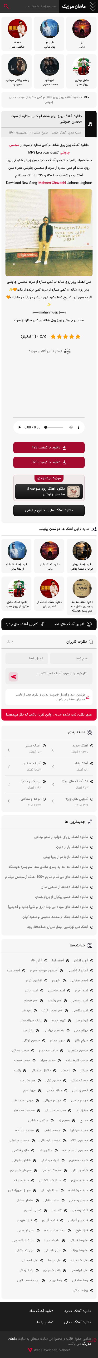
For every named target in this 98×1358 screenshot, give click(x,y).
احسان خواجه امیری (44, 970)
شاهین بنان (80, 1170)
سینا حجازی (79, 1180)
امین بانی (31, 990)
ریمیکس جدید (30, 781)
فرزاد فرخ (81, 1230)
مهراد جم (29, 1090)
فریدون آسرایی (78, 1220)
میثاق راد (82, 1110)
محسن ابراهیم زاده (75, 1150)
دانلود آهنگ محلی (77, 1322)
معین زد (64, 1120)
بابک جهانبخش (31, 1020)
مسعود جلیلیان (55, 1110)
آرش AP (36, 960)
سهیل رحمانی (78, 1200)
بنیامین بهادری (54, 1030)
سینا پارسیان (49, 1190)
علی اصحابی (29, 1260)
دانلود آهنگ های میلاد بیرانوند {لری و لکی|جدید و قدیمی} (48, 907)
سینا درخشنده (78, 1190)
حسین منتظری (78, 1050)
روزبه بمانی (80, 1290)
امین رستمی (80, 1000)
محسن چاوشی (19, 1140)
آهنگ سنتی (32, 745)
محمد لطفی (52, 1130)
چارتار (84, 1070)
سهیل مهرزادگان (19, 1190)
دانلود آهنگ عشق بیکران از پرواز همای (61, 897)
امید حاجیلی (56, 990)
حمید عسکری (19, 1050)
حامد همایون (48, 1050)
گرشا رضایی (80, 1210)
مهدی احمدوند (23, 1100)
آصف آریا (58, 960)
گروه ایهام (59, 1020)
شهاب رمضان (50, 1160)
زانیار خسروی (52, 1270)
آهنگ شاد (81, 763)
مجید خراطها (79, 1130)
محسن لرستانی (49, 1140)
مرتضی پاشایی (38, 1120)
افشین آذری (34, 980)
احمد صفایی (79, 980)
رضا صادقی (80, 1280)
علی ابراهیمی (79, 1270)
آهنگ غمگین (31, 763)
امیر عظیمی (80, 1010)
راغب (17, 1070)
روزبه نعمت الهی (28, 1280)
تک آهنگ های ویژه (75, 781)
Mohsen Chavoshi (52, 183)
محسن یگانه (79, 1140)
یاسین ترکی (53, 1080)
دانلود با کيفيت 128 (46, 447)
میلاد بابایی (54, 1090)
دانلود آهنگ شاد (41, 1311)
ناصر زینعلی (80, 1090)
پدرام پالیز (81, 1040)
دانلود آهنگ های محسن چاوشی (49, 510)
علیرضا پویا (52, 1240)
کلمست (57, 1210)
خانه (86, 97)
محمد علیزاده (24, 1130)
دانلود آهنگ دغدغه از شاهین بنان (64, 887)
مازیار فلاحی (20, 1150)
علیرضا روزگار (79, 1250)
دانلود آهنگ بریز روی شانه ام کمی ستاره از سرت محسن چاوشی (46, 119)
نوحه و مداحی (30, 798)
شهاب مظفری (78, 1160)
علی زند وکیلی (25, 1250)
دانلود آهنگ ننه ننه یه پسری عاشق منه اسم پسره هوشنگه (48, 867)
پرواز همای (57, 1040)
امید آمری (81, 990)
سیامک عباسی (52, 1170)
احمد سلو (13, 970)
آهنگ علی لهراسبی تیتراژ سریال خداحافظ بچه (57, 927)
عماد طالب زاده (54, 1230)
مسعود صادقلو (24, 1110)
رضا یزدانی (26, 1270)
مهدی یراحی (79, 1100)
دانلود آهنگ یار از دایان (72, 847)
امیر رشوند (55, 1000)
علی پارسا (54, 1260)
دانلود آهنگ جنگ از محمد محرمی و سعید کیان (55, 917)
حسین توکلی (31, 1040)
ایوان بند (82, 1020)
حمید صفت (22, 1060)
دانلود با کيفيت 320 (46, 462)
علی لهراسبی (25, 1230)
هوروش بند (27, 1080)
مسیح (84, 1120)
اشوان (56, 980)
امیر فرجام (31, 1000)
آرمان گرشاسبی (78, 970)
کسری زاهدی (33, 1210)
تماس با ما (45, 1322)
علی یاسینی (52, 1250)
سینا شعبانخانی (50, 1180)
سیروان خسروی (21, 1170)
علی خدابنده (79, 1260)
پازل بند (28, 1030)
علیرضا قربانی (79, 1240)
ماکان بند (45, 1150)
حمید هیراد (47, 1060)
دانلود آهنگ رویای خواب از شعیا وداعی (61, 837)
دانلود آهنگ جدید (77, 1311)
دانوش (65, 1070)
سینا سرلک (21, 1180)
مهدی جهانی (52, 1100)
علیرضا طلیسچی (23, 1240)
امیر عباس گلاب (52, 1010)
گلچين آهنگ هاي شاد (69, 624)
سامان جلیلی (25, 1200)
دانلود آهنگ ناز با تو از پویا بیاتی (65, 857)
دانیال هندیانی (41, 1070)
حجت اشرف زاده (76, 1060)
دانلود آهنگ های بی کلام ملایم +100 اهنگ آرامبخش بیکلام (46, 877)
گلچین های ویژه (77, 798)
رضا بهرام (55, 1280)
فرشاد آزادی (50, 1220)
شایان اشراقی (21, 1160)
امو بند (26, 1010)
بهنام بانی (81, 1030)
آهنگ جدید (59, 133)
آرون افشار (81, 960)
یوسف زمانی (79, 1080)
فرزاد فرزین (24, 1220)
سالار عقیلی (51, 1200)
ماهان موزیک (74, 6)
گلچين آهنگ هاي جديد (21, 624)
